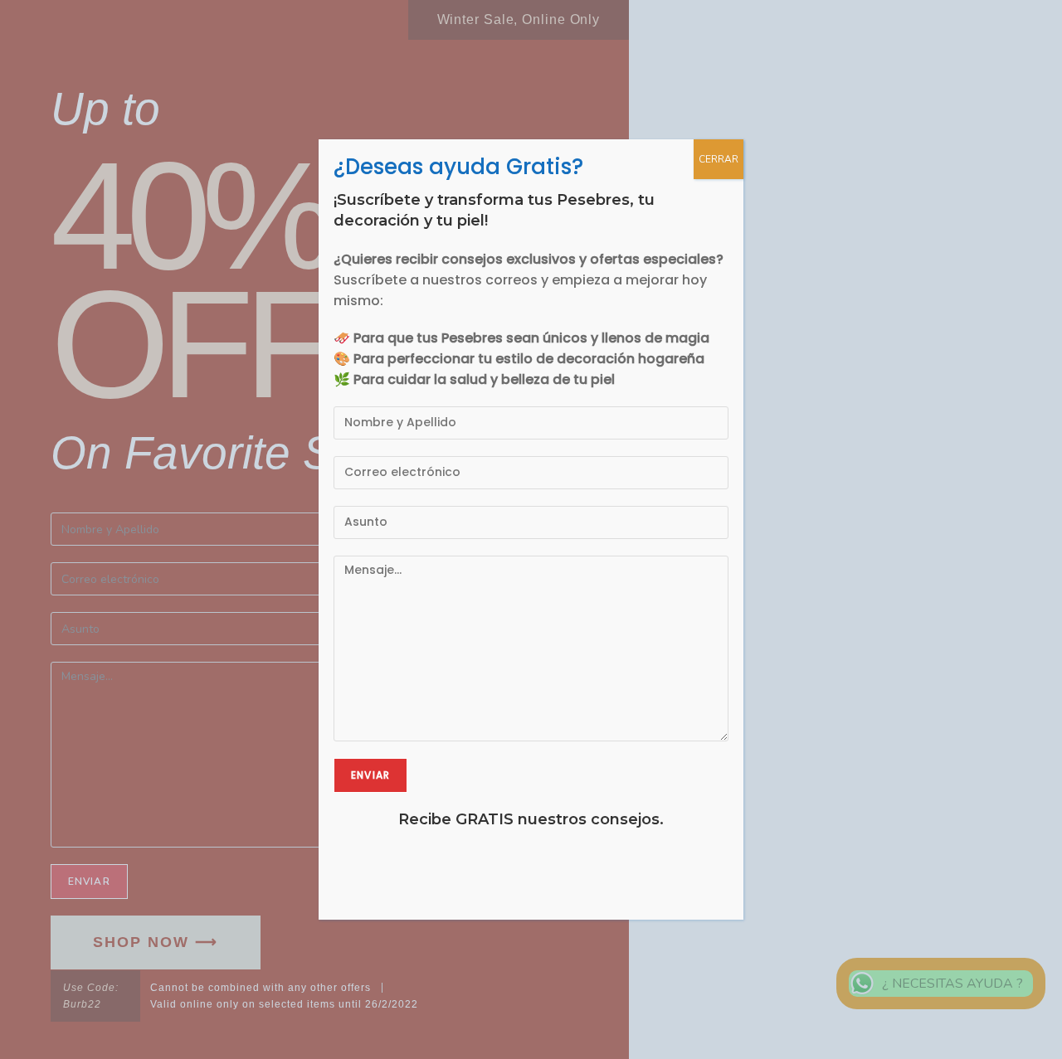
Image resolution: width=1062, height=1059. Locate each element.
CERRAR (718, 159)
